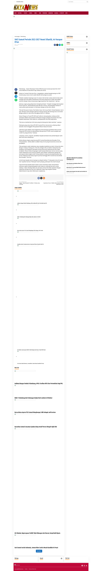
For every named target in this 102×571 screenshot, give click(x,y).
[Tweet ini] (57, 45)
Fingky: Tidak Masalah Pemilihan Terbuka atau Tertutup (29, 183)
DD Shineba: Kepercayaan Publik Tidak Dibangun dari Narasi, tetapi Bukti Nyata (31, 349)
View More (39, 551)
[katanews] (26, 7)
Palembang (16, 45)
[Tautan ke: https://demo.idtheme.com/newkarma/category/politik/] (87, 37)
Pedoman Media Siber (32, 568)
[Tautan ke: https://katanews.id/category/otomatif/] (87, 49)
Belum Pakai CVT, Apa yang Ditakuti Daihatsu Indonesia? (76, 167)
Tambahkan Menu (19, 1)
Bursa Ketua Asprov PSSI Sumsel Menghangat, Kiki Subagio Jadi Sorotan (30, 230)
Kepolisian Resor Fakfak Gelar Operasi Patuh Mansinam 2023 (53, 183)
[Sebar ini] (55, 45)
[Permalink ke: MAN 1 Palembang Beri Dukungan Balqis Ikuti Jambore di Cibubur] (27, 210)
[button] (87, 2)
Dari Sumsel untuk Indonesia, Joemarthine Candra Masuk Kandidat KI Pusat (30, 363)
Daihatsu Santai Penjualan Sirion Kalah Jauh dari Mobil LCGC (77, 171)
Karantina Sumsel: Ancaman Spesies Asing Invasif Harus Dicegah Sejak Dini (30, 244)
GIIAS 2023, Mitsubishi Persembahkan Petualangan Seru (74, 158)
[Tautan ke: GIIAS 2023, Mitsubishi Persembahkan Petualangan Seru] (77, 104)
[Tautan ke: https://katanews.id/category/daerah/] (61, 558)
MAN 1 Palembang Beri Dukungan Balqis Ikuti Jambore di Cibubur (29, 216)
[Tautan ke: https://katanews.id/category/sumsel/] (87, 43)
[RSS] (44, 178)
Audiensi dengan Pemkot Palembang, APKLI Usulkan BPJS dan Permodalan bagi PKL (32, 203)
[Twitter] (41, 178)
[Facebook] (39, 178)
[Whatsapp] (62, 45)
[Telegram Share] (60, 45)
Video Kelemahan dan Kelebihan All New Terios (75, 163)
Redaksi (26, 568)
